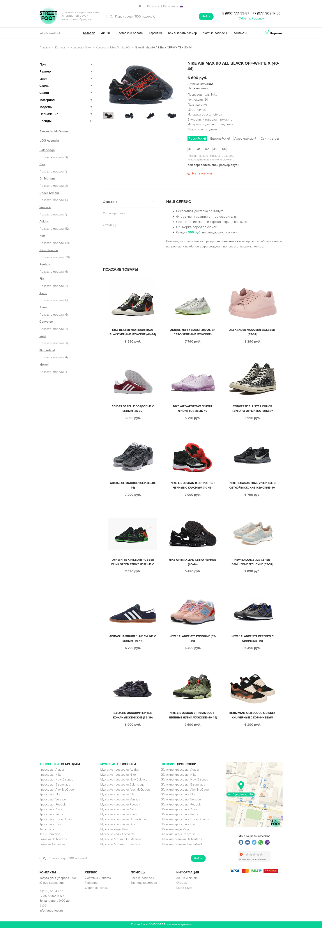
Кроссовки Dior (50, 824)
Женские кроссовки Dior (178, 824)
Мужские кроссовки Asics (118, 809)
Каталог (89, 33)
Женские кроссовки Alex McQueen (186, 789)
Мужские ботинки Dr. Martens (120, 839)
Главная (44, 47)
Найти (206, 16)
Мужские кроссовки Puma (118, 814)
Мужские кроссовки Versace (120, 799)
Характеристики (114, 213)
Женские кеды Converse (178, 834)
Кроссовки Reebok (52, 804)
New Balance (48, 250)
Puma (43, 307)
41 (198, 149)
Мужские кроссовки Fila (117, 794)
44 (224, 149)
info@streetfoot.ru (51, 33)
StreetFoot (48, 16)
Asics (43, 293)
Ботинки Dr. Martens (53, 839)
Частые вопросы (215, 33)
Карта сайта (184, 888)
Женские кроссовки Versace (181, 799)
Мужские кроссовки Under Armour (124, 819)
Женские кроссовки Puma (179, 814)
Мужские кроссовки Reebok (120, 804)
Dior (42, 164)
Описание (110, 202)
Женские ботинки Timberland (181, 844)
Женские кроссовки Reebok (181, 804)
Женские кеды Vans (175, 829)
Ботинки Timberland (53, 844)
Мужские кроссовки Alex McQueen (125, 789)
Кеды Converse (49, 834)
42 (207, 149)
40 (190, 149)
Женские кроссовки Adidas (180, 770)
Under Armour (49, 193)
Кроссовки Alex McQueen (57, 789)
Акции (105, 33)
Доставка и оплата (129, 33)
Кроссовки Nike (81, 47)
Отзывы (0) (110, 225)
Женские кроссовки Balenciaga (183, 784)
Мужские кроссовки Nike (118, 775)
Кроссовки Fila (49, 794)
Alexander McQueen (53, 131)
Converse (46, 322)
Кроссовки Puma (51, 814)
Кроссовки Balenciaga (54, 784)
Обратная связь (96, 888)
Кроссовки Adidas (51, 770)
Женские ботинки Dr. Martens (181, 839)
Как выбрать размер (182, 33)
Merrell (44, 364)
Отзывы (182, 883)
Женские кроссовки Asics (179, 809)
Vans (42, 336)
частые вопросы (229, 241)
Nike (42, 236)
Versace (45, 207)
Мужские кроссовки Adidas (119, 770)
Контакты (240, 33)
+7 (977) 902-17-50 (267, 13)
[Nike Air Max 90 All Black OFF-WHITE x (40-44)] (140, 84)
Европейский (220, 138)
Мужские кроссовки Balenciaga (122, 784)
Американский (245, 138)
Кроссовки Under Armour (56, 819)
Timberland (47, 350)
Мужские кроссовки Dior (117, 824)
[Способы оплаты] (254, 872)
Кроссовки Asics (50, 809)
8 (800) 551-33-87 (235, 13)
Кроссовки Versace (52, 799)
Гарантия (155, 33)
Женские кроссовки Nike (178, 775)
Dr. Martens (47, 178)
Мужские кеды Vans (114, 829)
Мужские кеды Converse (117, 834)
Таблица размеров (144, 883)
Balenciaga (47, 150)
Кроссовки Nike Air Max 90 (113, 47)
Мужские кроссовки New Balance (123, 779)
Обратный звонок (251, 18)
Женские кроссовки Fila (178, 794)
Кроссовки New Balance (56, 779)
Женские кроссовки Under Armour (185, 819)
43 (215, 149)
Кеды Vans (46, 829)
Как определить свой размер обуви (213, 165)
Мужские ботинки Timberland (120, 844)
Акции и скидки (187, 878)
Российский (197, 138)
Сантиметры (270, 138)
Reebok (44, 264)
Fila (41, 279)
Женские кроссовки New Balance (184, 779)
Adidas (44, 221)
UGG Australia (49, 140)
